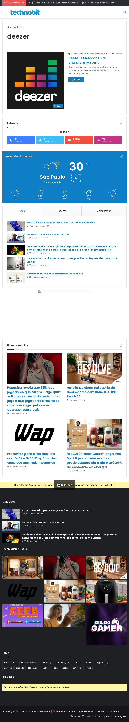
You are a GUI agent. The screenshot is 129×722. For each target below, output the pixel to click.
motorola (20, 668)
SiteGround (114, 711)
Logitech (8, 668)
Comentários (104, 210)
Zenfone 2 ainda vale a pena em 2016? (48, 234)
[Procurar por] (125, 13)
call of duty (46, 662)
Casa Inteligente (63, 662)
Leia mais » (76, 79)
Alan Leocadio (77, 54)
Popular (22, 210)
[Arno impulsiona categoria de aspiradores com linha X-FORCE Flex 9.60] (94, 368)
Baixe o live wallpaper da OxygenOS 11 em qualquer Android (61, 222)
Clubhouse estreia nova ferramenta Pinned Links (55, 273)
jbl (108, 662)
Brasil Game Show (29, 662)
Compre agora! (118, 716)
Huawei (89, 662)
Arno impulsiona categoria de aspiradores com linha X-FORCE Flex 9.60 (92, 392)
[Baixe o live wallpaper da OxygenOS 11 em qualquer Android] (16, 226)
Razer (55, 668)
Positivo (44, 668)
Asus (6, 662)
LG (115, 662)
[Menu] (4, 13)
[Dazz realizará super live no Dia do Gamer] (106, 624)
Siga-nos (8, 677)
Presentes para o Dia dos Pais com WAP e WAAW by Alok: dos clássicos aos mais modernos (32, 458)
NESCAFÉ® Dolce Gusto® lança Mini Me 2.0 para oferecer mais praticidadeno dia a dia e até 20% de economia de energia (94, 460)
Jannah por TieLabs (65, 711)
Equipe (105, 716)
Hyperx (100, 662)
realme (65, 668)
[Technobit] (25, 12)
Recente (61, 210)
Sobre (97, 716)
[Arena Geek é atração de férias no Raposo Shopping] (22, 615)
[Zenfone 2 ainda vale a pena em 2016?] (16, 238)
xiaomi (88, 668)
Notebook (32, 668)
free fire (77, 662)
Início (12, 27)
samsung (77, 668)
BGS (15, 662)
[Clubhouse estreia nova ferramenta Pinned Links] (16, 277)
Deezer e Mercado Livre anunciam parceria (87, 60)
